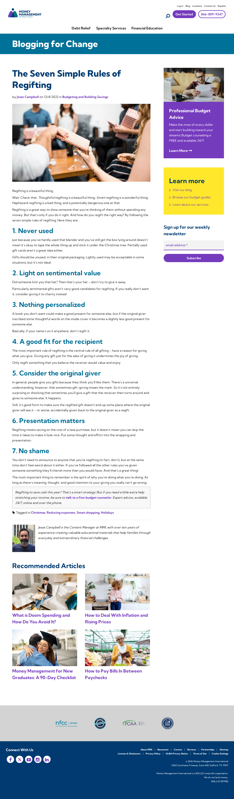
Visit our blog (182, 190)
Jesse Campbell (28, 97)
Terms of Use (200, 753)
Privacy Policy (153, 753)
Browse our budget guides (192, 197)
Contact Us (210, 6)
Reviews (191, 749)
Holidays (107, 512)
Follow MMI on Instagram (37, 759)
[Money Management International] (25, 12)
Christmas (38, 512)
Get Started (184, 14)
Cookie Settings (220, 753)
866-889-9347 (212, 14)
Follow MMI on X (19, 759)
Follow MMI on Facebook (10, 759)
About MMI (146, 749)
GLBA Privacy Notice (177, 753)
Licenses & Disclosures (129, 753)
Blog (188, 6)
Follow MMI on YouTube (28, 759)
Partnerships (207, 749)
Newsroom (163, 749)
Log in (180, 6)
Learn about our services (190, 204)
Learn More (178, 150)
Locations (197, 6)
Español (222, 6)
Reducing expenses (61, 512)
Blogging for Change (55, 43)
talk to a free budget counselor (88, 497)
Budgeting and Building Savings (85, 97)
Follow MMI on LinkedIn (47, 759)
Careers (178, 749)
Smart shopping (88, 512)
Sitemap (224, 749)
